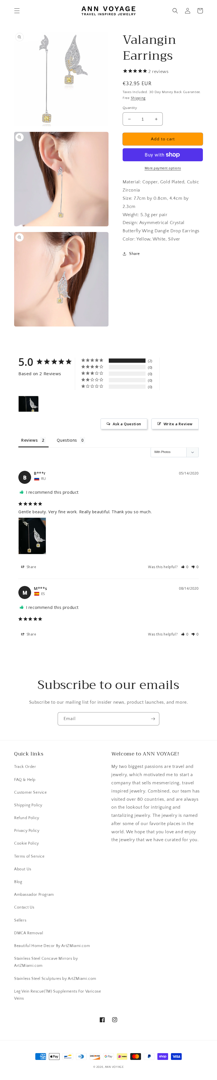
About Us (22, 869)
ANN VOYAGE (114, 1067)
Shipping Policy (28, 805)
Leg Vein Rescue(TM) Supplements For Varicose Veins (57, 995)
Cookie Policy (26, 843)
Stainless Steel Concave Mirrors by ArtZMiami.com (46, 962)
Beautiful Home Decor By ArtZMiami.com (52, 946)
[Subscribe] (153, 718)
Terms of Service (29, 856)
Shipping (138, 98)
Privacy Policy (26, 830)
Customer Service (30, 792)
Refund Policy (26, 818)
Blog (18, 882)
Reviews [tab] (29, 440)
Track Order (25, 767)
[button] (17, 11)
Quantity (130, 108)
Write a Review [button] (178, 423)
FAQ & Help (25, 780)
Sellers (20, 920)
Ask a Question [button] (127, 423)
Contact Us (24, 907)
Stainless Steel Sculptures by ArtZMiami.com (55, 978)
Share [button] (134, 254)
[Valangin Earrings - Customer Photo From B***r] (28, 404)
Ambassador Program (34, 894)
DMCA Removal (28, 933)
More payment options (163, 168)
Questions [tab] (67, 440)
